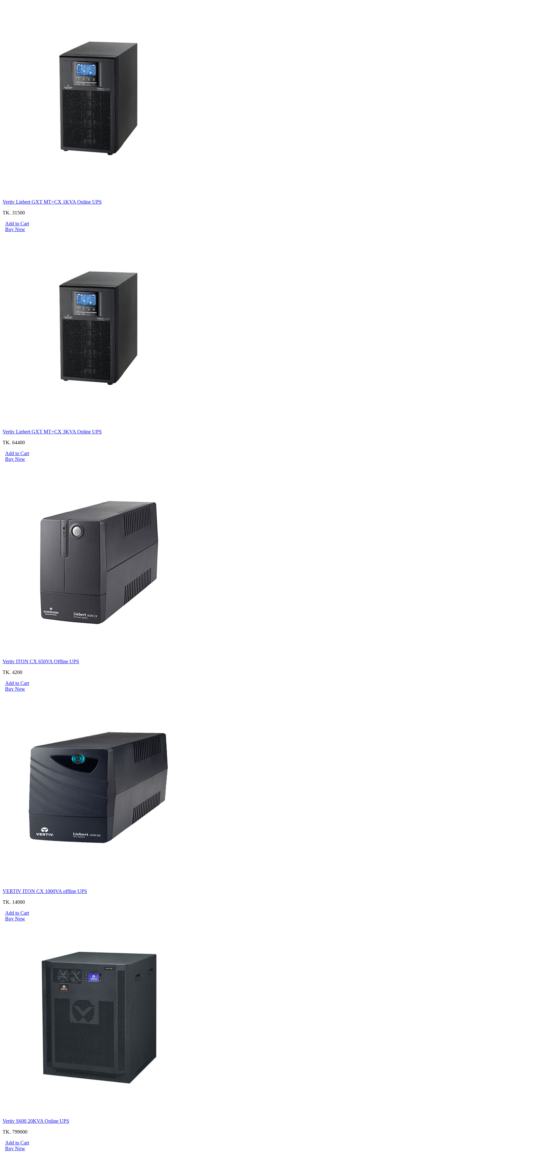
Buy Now (15, 229)
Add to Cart (17, 223)
